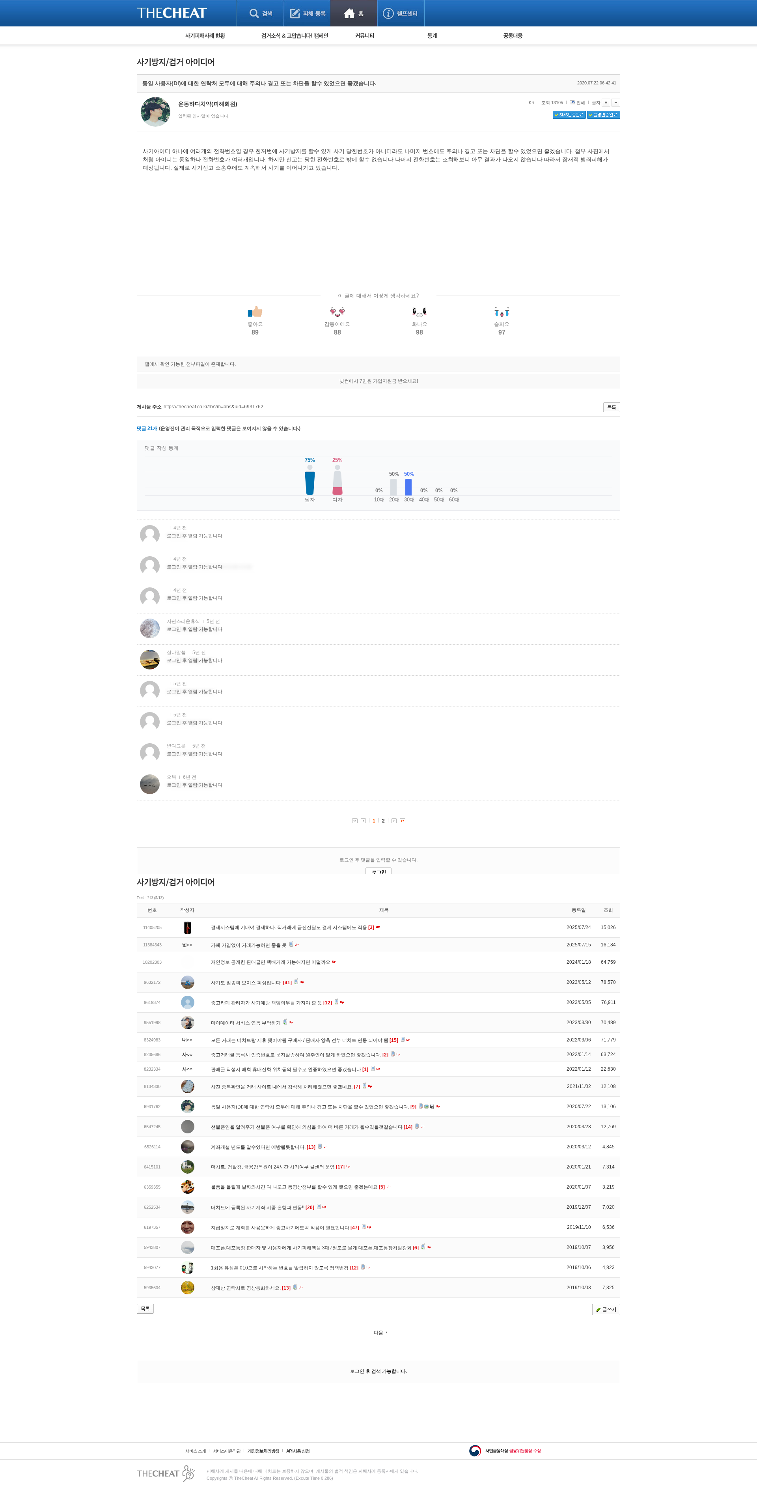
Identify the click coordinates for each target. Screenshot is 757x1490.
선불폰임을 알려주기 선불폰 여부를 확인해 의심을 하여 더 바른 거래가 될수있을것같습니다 (311, 1127)
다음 (378, 1332)
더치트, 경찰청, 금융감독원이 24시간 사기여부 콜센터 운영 (278, 1167)
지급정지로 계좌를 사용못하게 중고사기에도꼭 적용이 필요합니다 (285, 1227)
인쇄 (580, 102)
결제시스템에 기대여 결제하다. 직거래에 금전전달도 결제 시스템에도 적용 (292, 927)
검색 (260, 13)
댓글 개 (147, 428)
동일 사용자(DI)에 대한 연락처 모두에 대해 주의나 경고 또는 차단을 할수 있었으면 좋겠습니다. (313, 1107)
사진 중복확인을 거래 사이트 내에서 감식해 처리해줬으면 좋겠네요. (285, 1087)
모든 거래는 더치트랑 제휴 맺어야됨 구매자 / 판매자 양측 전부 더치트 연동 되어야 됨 (304, 1040)
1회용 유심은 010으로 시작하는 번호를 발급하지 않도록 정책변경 (284, 1268)
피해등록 (306, 13)
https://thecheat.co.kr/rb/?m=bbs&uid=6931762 (213, 406)
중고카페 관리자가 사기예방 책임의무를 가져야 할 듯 (271, 1003)
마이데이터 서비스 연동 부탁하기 (246, 1023)
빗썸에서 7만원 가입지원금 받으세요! (378, 381)
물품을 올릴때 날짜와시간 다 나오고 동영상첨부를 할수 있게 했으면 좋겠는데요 (298, 1187)
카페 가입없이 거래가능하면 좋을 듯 (249, 945)
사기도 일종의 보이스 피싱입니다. (251, 982)
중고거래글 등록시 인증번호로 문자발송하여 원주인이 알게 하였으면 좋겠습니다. (299, 1055)
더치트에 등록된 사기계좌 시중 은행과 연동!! (262, 1207)
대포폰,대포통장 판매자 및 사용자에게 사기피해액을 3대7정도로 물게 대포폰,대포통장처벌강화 (315, 1248)
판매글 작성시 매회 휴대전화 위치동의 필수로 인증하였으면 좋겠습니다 (289, 1069)
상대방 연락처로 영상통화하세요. (251, 1288)
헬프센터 (400, 13)
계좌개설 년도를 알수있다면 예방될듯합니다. (263, 1147)
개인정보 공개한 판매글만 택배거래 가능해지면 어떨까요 (271, 962)
